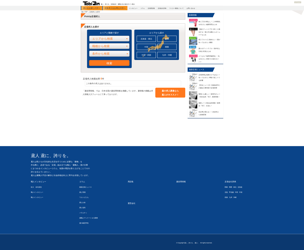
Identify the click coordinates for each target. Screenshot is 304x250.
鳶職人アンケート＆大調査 (88, 218)
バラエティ (83, 213)
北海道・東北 (146, 38)
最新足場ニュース (85, 187)
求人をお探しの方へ (91, 8)
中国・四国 (146, 55)
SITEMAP (298, 2)
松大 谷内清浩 (36, 187)
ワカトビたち (84, 197)
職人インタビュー (38, 181)
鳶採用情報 (181, 181)
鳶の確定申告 (84, 223)
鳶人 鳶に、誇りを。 (51, 155)
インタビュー (133, 8)
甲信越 (231, 192)
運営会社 (131, 203)
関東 (167, 38)
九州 (230, 197)
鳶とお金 (82, 202)
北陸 (226, 192)
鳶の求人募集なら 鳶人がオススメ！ (170, 92)
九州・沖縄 (167, 55)
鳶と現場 (82, 192)
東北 (234, 187)
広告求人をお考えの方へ (115, 8)
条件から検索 (101, 53)
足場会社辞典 (162, 8)
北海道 (240, 187)
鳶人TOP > (85, 12)
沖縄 (234, 197)
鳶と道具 (82, 207)
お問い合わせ (191, 8)
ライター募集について (176, 8)
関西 (167, 46)
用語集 (130, 181)
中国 (240, 192)
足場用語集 (151, 8)
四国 (226, 197)
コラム (142, 8)
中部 (146, 46)
